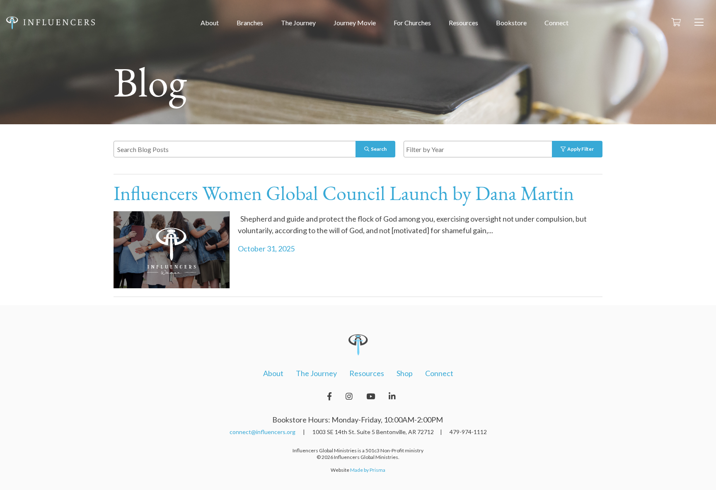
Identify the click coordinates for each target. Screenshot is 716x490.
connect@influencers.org (262, 431)
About (210, 23)
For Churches (412, 23)
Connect (556, 23)
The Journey (298, 23)
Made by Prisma (367, 470)
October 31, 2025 (266, 248)
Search (378, 149)
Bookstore (511, 23)
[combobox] (486, 149)
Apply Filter (580, 149)
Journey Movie (355, 23)
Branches (250, 23)
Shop (405, 373)
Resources (463, 23)
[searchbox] (487, 149)
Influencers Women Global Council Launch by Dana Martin (344, 195)
